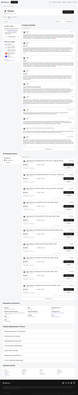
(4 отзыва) (12, 48)
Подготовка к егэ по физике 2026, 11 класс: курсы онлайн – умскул (41, 271)
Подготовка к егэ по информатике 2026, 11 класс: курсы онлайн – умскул (43, 285)
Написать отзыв (12, 36)
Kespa (5, 370)
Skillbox (9, 56)
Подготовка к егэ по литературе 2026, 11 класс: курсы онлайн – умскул (43, 216)
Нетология (9, 44)
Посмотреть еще (48, 149)
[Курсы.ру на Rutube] (74, 383)
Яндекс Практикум (11, 53)
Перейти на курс (68, 164)
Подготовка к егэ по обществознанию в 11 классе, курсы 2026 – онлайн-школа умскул (46, 188)
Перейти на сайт (68, 12)
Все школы (6, 59)
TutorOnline (6, 372)
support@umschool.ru (55, 316)
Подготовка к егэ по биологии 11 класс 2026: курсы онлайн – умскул (42, 257)
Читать (24, 53)
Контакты (75, 2)
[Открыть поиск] (50, 2)
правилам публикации (12, 31)
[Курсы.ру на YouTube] (63, 383)
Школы (59, 2)
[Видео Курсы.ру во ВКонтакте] (71, 383)
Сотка (41, 372)
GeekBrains (24, 370)
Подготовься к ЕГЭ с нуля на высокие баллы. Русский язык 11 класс (40, 128)
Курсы (9, 17)
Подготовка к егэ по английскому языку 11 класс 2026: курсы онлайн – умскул (44, 230)
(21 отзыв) (12, 54)
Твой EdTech (33, 393)
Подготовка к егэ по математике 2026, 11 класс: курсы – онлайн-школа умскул (44, 160)
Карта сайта (42, 393)
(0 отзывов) (12, 51)
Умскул (52, 309)
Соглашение (54, 393)
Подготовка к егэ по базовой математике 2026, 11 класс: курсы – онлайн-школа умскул (46, 174)
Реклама (74, 393)
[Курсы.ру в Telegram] (66, 383)
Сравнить (69, 167)
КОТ (58, 373)
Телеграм (62, 312)
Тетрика (59, 370)
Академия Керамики (11, 50)
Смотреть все (7, 375)
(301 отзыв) (12, 57)
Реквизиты (14, 17)
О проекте (69, 2)
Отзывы (4, 17)
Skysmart (24, 372)
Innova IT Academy (11, 47)
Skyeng (41, 370)
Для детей (54, 2)
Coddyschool (59, 372)
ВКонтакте (57, 312)
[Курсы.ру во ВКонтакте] (69, 383)
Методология (59, 393)
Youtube (53, 312)
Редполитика (70, 393)
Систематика (42, 373)
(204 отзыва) (12, 45)
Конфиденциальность (48, 393)
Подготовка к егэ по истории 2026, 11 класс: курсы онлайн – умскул (42, 202)
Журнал (64, 2)
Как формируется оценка (9, 60)
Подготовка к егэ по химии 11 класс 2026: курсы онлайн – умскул (41, 243)
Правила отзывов (64, 393)
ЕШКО (23, 373)
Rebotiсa (6, 373)
